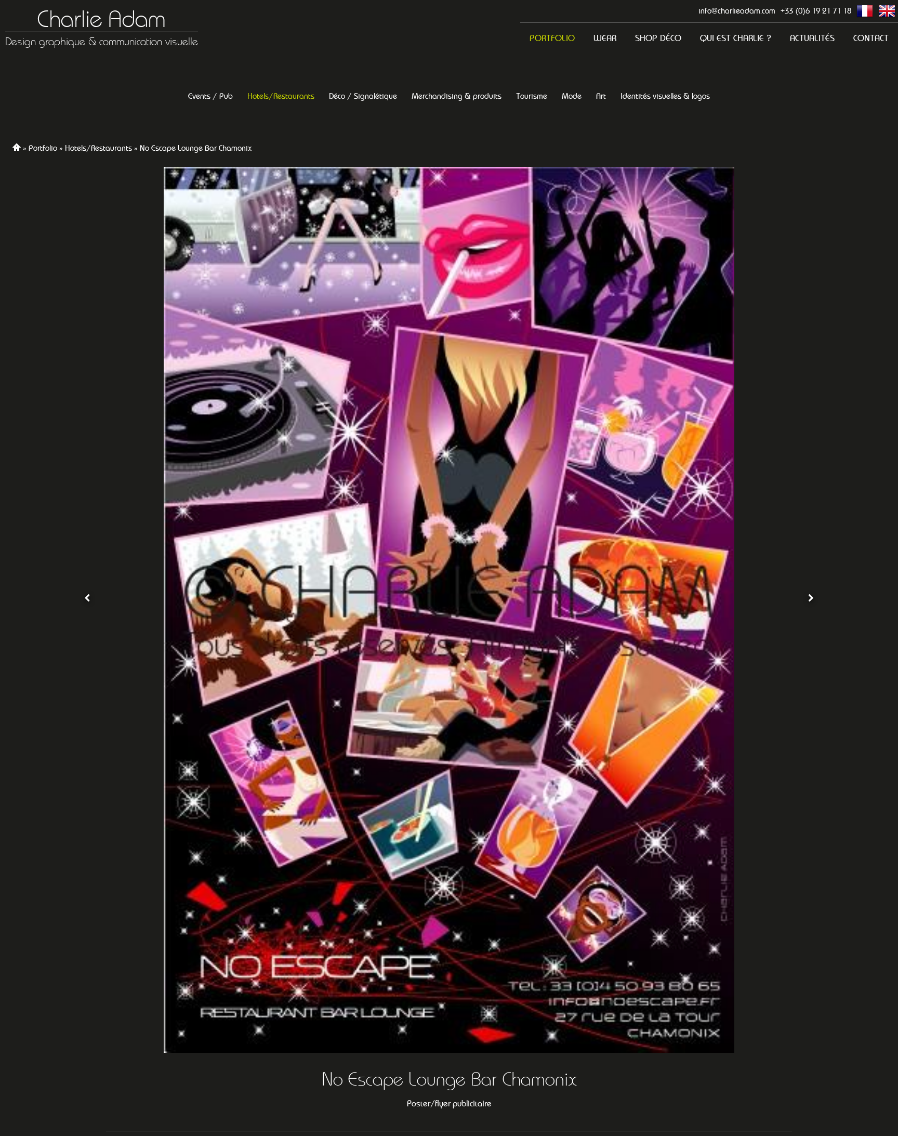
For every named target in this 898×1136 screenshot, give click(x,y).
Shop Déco (658, 38)
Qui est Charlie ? (735, 38)
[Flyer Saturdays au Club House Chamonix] (810, 609)
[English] (887, 11)
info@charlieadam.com (736, 11)
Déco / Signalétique (363, 96)
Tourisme (531, 96)
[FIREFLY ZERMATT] (87, 609)
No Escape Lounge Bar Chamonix (196, 148)
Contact (871, 38)
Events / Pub (210, 96)
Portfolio (552, 38)
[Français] (864, 11)
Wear (604, 38)
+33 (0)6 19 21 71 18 (816, 11)
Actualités (812, 38)
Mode (572, 96)
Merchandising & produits (456, 96)
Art (601, 96)
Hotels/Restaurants (280, 96)
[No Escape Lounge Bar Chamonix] (449, 610)
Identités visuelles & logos (665, 96)
